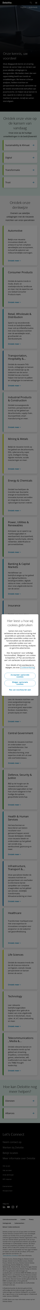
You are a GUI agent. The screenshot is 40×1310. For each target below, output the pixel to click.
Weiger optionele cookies (20, 683)
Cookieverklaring (28, 667)
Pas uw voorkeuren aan (20, 690)
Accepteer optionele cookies (20, 676)
